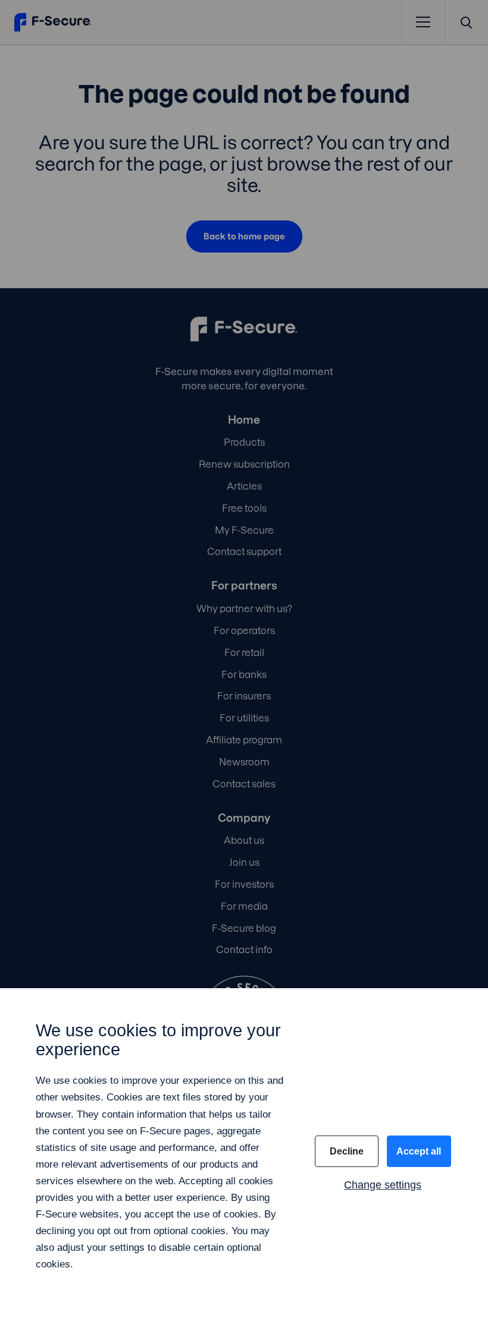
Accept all (418, 1151)
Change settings (382, 1185)
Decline (347, 1151)
